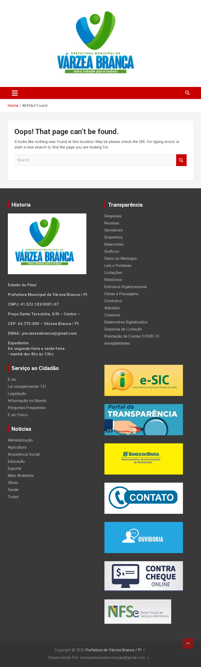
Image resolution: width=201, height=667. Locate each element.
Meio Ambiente (21, 475)
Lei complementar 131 (27, 386)
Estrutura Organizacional (125, 286)
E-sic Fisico (18, 414)
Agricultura (17, 447)
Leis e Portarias (117, 265)
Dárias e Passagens (121, 293)
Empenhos (113, 237)
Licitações (113, 272)
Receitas (111, 223)
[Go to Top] (188, 643)
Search (181, 160)
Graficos (111, 251)
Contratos (113, 301)
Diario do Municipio (120, 258)
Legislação (17, 393)
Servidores (113, 230)
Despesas (112, 216)
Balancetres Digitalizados (126, 322)
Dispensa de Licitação (123, 329)
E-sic (12, 379)
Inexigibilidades (117, 343)
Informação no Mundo (27, 400)
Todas (13, 496)
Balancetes (114, 244)
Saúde (13, 489)
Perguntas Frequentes (27, 407)
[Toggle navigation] (15, 93)
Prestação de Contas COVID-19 (131, 336)
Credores (112, 315)
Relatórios (113, 279)
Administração (20, 440)
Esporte (14, 468)
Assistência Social (24, 454)
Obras (13, 482)
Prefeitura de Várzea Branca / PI (113, 650)
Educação (16, 461)
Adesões (112, 308)
